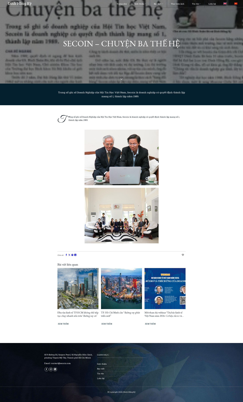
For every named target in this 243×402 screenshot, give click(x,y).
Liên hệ (212, 4)
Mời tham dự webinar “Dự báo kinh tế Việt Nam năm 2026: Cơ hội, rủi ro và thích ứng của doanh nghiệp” (163, 314)
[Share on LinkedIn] (75, 255)
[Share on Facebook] (66, 255)
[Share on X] (69, 255)
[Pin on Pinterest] (72, 255)
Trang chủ (122, 4)
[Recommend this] (183, 254)
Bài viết (157, 4)
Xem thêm (63, 324)
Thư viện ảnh (177, 4)
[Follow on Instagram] (51, 369)
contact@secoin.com (61, 363)
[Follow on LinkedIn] (55, 369)
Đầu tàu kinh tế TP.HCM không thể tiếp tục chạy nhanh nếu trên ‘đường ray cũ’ (77, 314)
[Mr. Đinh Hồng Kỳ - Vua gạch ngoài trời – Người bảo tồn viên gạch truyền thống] (20, 3)
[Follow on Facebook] (46, 369)
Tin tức (195, 4)
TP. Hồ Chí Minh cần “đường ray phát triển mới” (120, 314)
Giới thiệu (139, 4)
